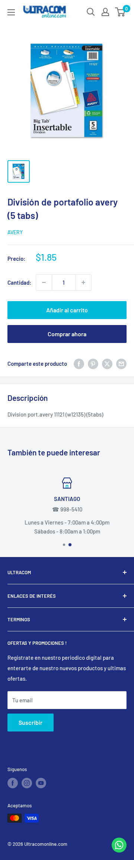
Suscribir (30, 722)
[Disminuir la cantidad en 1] (44, 282)
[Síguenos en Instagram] (27, 783)
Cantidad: (19, 282)
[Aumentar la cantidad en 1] (83, 282)
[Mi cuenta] (105, 12)
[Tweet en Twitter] (107, 363)
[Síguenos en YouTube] (41, 783)
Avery (15, 232)
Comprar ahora (67, 333)
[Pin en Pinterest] (93, 363)
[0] (120, 11)
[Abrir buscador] (91, 12)
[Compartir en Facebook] (79, 363)
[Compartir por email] (121, 363)
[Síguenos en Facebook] (12, 783)
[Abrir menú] (11, 12)
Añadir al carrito (67, 309)
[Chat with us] (119, 850)
